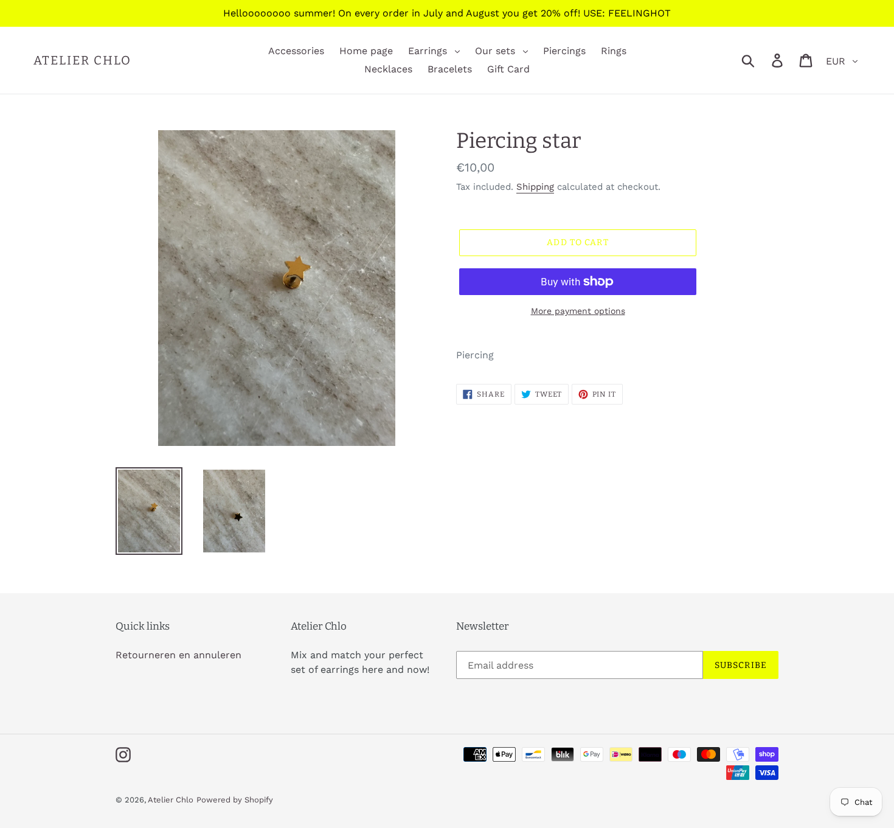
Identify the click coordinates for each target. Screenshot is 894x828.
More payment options (578, 311)
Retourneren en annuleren (178, 655)
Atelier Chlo (82, 60)
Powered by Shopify (234, 799)
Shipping (535, 186)
